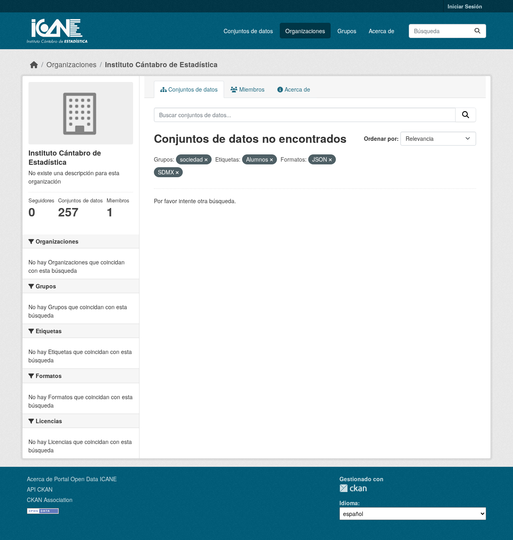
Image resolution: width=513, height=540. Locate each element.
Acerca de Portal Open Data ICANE (72, 479)
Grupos (346, 31)
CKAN (353, 488)
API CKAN (40, 489)
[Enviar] (477, 31)
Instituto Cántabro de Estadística (161, 64)
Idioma (348, 503)
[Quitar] (206, 159)
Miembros (251, 89)
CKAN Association (50, 500)
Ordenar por (380, 138)
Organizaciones (305, 31)
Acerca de (381, 31)
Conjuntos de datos (248, 31)
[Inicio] (34, 64)
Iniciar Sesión (465, 6)
